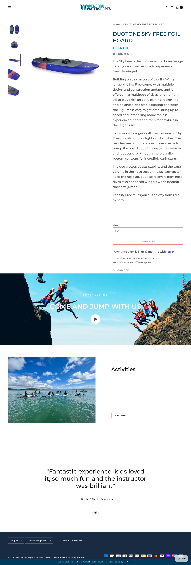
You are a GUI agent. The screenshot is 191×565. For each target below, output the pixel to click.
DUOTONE (133, 258)
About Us (77, 540)
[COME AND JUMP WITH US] (95, 323)
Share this (122, 270)
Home (116, 24)
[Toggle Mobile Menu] (11, 7)
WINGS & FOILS (150, 258)
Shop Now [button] (120, 415)
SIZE (115, 225)
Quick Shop (184, 282)
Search (65, 540)
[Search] (172, 7)
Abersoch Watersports (137, 262)
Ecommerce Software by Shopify (69, 557)
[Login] (167, 7)
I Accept (129, 562)
